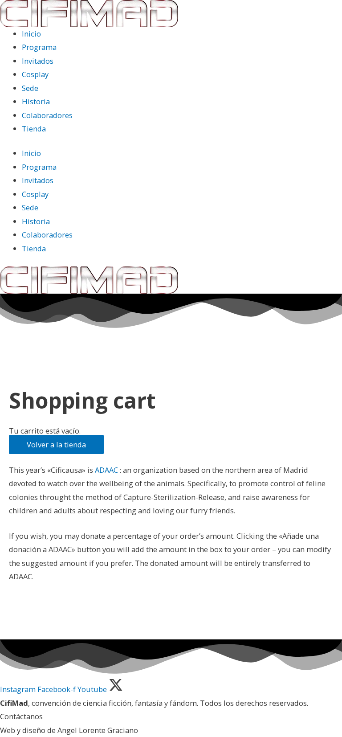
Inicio (31, 34)
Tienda (34, 128)
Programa (39, 47)
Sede (30, 88)
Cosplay (35, 74)
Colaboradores (47, 115)
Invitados (37, 61)
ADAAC (107, 470)
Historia (36, 101)
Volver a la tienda (56, 444)
